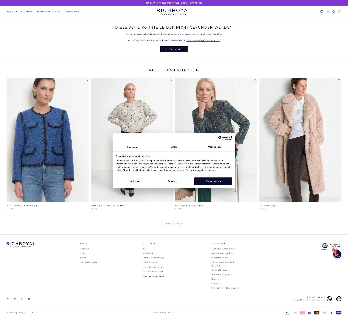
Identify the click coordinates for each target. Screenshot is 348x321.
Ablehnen (134, 181)
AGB (145, 249)
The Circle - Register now (223, 249)
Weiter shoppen (174, 49)
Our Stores (216, 283)
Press (83, 253)
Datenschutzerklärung (153, 258)
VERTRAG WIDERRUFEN (154, 276)
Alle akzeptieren (213, 181)
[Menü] (339, 243)
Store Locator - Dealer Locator (225, 288)
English (34, 313)
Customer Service (219, 258)
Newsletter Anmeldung (222, 253)
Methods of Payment (221, 274)
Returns (215, 279)
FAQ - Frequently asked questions (222, 264)
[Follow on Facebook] (8, 298)
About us (84, 249)
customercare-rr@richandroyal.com (203, 40)
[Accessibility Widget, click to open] (338, 298)
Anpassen (172, 181)
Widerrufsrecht (150, 262)
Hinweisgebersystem (153, 267)
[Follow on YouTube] (29, 298)
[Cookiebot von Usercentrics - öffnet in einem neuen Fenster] (220, 138)
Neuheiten (12, 12)
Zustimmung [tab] (133, 147)
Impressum (148, 253)
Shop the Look (72, 12)
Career (83, 258)
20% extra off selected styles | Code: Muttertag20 (174, 3)
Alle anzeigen (174, 224)
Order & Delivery (219, 270)
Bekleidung (27, 12)
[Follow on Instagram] (15, 298)
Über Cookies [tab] (214, 147)
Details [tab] (174, 147)
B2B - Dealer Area (88, 262)
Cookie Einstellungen (153, 271)
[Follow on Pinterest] (22, 298)
